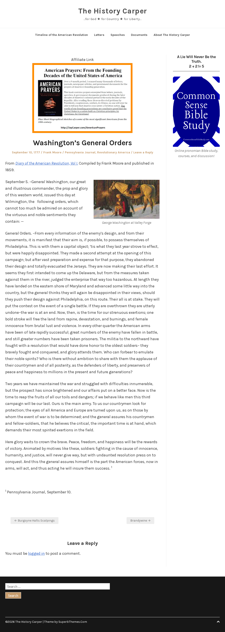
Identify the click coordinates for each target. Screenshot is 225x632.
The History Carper (112, 11)
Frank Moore (52, 152)
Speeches (118, 35)
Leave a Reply (143, 152)
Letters (99, 35)
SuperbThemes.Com (72, 622)
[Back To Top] (218, 621)
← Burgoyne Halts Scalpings (34, 520)
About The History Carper (172, 35)
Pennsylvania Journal (80, 152)
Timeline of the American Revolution (61, 35)
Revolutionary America (113, 152)
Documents (139, 35)
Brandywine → (140, 520)
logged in (36, 553)
